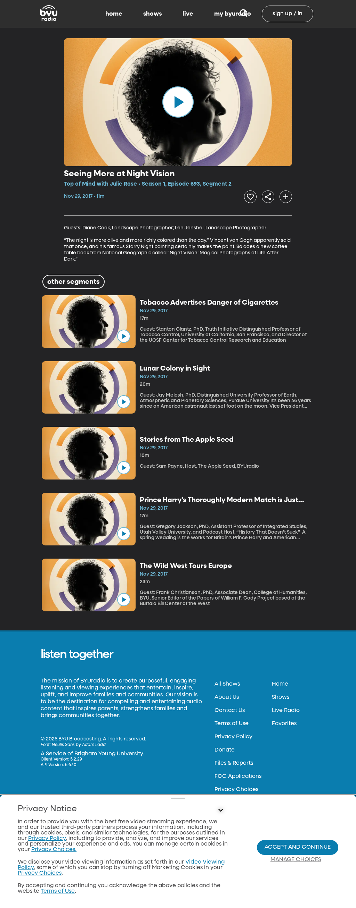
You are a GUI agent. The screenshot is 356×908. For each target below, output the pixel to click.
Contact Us (230, 710)
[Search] (243, 14)
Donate (225, 750)
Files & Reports (234, 763)
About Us (227, 697)
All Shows (227, 684)
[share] (268, 196)
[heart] (250, 196)
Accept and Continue (298, 847)
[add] (286, 196)
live (188, 14)
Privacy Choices (236, 789)
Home (280, 684)
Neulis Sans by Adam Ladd (79, 745)
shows (152, 14)
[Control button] (220, 810)
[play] (178, 102)
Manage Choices (295, 860)
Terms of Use (232, 724)
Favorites (284, 724)
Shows (280, 697)
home (113, 14)
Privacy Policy (233, 737)
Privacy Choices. (53, 849)
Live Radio (286, 710)
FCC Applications (238, 776)
